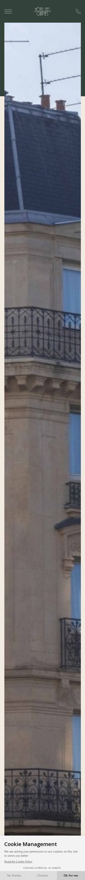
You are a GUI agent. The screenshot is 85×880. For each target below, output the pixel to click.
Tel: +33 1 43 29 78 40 (78, 11)
